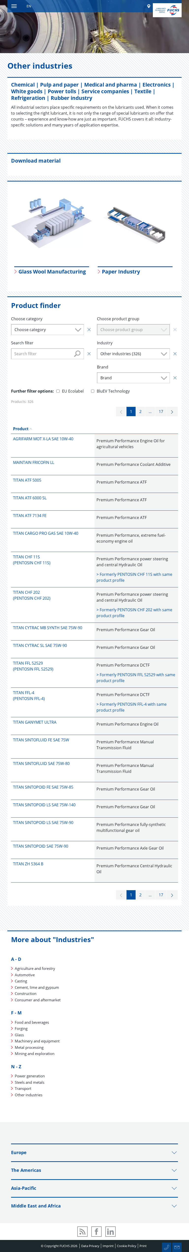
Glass (19, 1034)
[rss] (82, 1231)
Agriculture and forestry (35, 968)
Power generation (30, 1075)
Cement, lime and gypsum (37, 987)
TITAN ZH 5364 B (28, 864)
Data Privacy (90, 1246)
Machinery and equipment (37, 1040)
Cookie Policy (126, 1246)
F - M (16, 1013)
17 (161, 411)
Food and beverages (32, 1022)
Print (143, 1246)
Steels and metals (29, 1082)
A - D (16, 959)
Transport (23, 1088)
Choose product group (118, 318)
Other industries (28, 1094)
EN (29, 6)
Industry (104, 343)
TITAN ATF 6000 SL (30, 498)
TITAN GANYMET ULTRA (34, 722)
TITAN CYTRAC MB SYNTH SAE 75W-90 (47, 627)
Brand (102, 367)
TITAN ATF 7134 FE (30, 515)
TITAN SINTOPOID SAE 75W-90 (40, 846)
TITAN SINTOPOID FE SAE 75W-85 (43, 787)
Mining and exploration (34, 1053)
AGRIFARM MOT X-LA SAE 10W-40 (43, 439)
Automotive (25, 974)
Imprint (108, 1246)
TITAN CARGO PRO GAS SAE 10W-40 (45, 533)
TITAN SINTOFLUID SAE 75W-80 (41, 763)
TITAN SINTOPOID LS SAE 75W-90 (43, 822)
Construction (25, 993)
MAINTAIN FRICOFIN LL (33, 462)
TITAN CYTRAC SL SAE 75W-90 (40, 645)
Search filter (22, 343)
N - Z (16, 1066)
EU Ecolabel (73, 391)
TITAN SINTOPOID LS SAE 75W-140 (44, 805)
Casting (21, 980)
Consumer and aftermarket (38, 999)
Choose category (26, 318)
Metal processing (29, 1047)
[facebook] (96, 1231)
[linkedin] (110, 1231)
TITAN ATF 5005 (27, 480)
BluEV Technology (113, 391)
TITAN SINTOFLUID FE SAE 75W (41, 740)
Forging (21, 1028)
